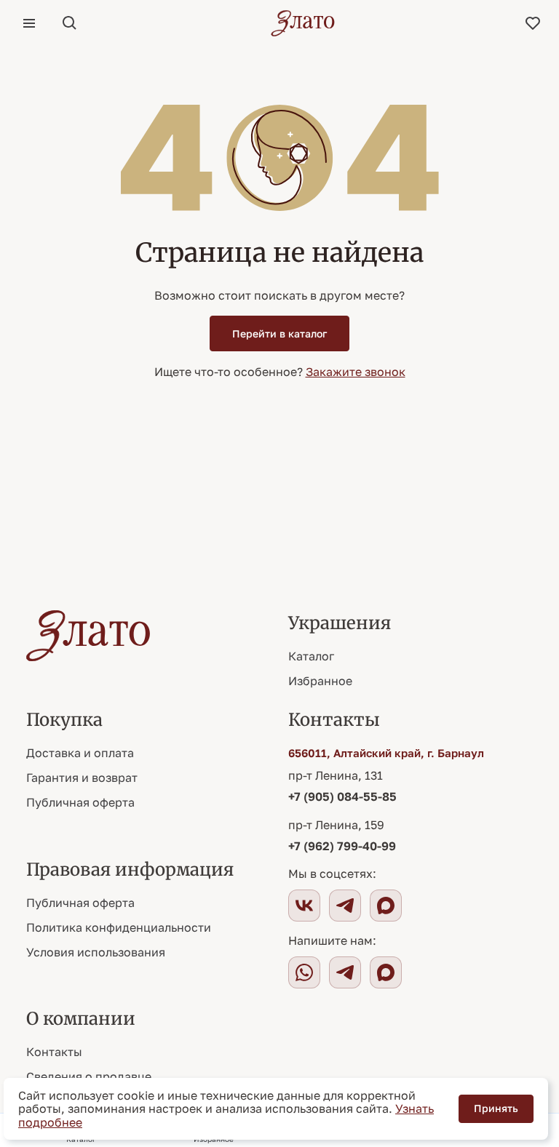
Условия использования (95, 952)
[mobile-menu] (29, 23)
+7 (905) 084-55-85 (342, 796)
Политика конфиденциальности (118, 927)
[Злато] (303, 23)
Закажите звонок (355, 371)
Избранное (320, 681)
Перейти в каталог (279, 333)
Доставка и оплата (80, 753)
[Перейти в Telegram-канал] (345, 906)
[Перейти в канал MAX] (386, 906)
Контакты (54, 1051)
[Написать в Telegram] (345, 972)
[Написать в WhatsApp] (304, 972)
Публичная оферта (80, 802)
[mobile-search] (69, 23)
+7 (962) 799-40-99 (342, 846)
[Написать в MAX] (386, 972)
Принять (496, 1108)
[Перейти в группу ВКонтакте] (304, 906)
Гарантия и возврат (82, 777)
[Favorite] (532, 23)
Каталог (311, 656)
